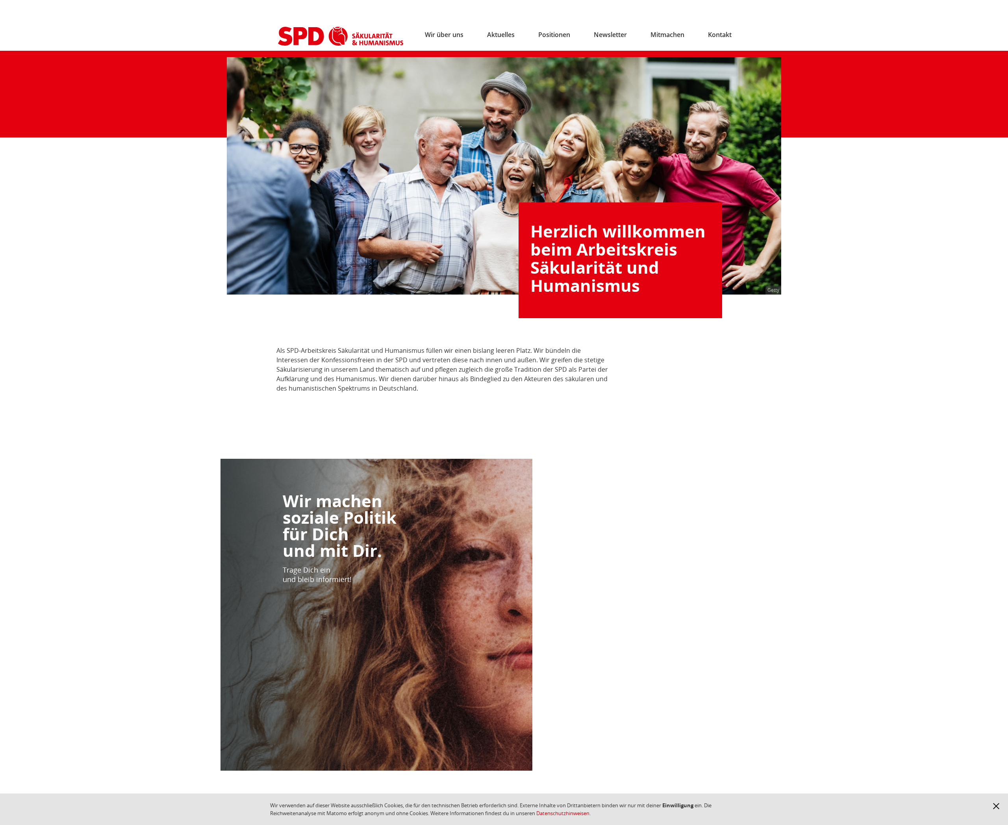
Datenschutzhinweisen (562, 813)
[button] (996, 806)
